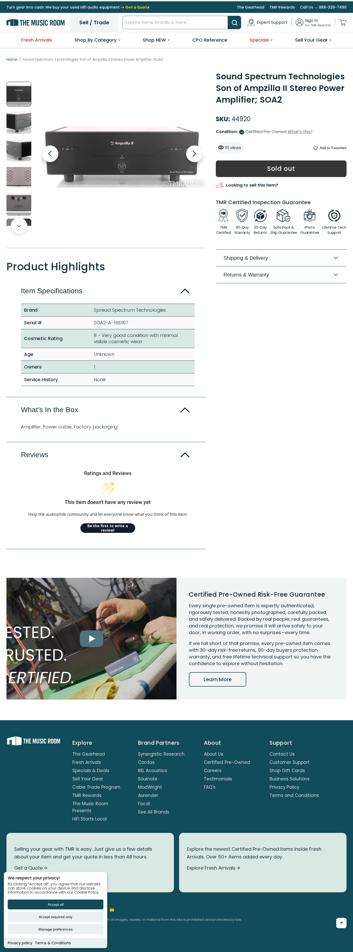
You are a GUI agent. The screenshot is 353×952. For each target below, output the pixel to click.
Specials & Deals (90, 770)
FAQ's (210, 787)
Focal (144, 804)
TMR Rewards (282, 7)
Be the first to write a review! (107, 528)
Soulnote (147, 779)
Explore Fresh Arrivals (212, 868)
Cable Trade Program (96, 787)
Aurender (148, 795)
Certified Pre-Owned (227, 762)
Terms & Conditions (53, 943)
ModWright (150, 787)
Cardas (146, 762)
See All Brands (153, 812)
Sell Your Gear (311, 40)
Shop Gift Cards (287, 770)
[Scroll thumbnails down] (19, 226)
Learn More (218, 679)
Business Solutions (290, 779)
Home (11, 59)
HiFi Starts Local (89, 819)
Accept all (56, 904)
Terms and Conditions (294, 795)
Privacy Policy (284, 787)
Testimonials (218, 779)
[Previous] (50, 153)
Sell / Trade (94, 22)
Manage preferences (56, 929)
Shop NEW (154, 40)
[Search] (234, 22)
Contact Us (282, 754)
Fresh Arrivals (36, 40)
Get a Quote (29, 868)
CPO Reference (209, 40)
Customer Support (290, 762)
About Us (213, 754)
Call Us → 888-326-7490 (323, 7)
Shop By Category (95, 40)
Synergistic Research (161, 754)
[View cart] (343, 22)
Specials (259, 40)
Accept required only (55, 917)
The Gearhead (250, 7)
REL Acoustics (152, 770)
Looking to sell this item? (252, 185)
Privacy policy (20, 943)
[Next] (194, 153)
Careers (212, 770)
